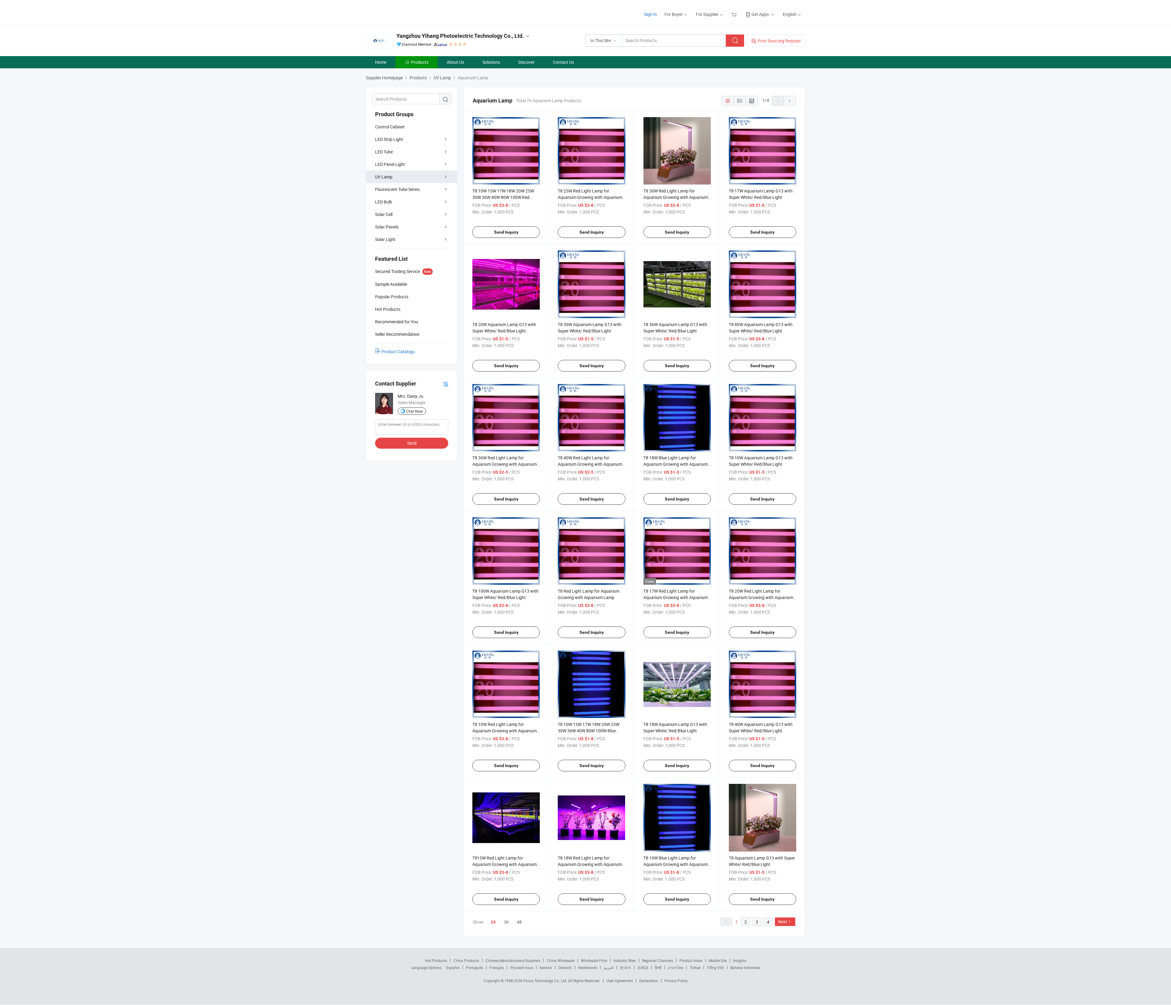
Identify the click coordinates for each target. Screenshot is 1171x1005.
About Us (455, 62)
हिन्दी (658, 967)
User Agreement (620, 980)
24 (493, 922)
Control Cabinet (390, 127)
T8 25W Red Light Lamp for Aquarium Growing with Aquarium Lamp (590, 197)
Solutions (491, 62)
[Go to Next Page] (790, 100)
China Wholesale (561, 960)
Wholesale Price (594, 960)
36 (506, 922)
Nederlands (587, 967)
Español (453, 967)
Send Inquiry (506, 232)
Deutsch (565, 967)
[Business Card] (445, 384)
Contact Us (563, 62)
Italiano (545, 967)
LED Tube (384, 152)
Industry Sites (625, 960)
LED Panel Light (390, 164)
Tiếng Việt (715, 967)
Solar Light (385, 239)
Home (380, 62)
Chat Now (414, 411)
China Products (466, 960)
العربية (608, 967)
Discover (526, 62)
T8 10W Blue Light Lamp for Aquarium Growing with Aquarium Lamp (675, 864)
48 (519, 922)
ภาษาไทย (675, 967)
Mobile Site (718, 960)
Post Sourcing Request (779, 41)
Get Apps (760, 14)
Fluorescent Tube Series (397, 189)
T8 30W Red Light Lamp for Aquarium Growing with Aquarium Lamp (675, 197)
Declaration (648, 980)
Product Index (690, 960)
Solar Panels (387, 227)
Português (474, 967)
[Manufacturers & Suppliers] (405, 12)
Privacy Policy (676, 980)
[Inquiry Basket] (735, 14)
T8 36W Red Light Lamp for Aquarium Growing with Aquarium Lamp (504, 464)
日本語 (642, 967)
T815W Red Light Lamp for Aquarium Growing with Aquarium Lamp (504, 864)
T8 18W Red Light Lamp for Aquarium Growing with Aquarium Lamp (590, 864)
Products (419, 62)
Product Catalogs (398, 351)
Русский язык (521, 967)
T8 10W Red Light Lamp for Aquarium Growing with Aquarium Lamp (504, 730)
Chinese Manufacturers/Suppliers (512, 960)
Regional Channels (657, 960)
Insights (739, 960)
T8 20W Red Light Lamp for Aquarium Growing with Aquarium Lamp (761, 597)
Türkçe (695, 967)
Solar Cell (383, 214)
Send (412, 443)
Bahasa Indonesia (745, 967)
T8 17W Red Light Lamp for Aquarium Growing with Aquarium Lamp (675, 597)
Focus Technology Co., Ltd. (545, 980)
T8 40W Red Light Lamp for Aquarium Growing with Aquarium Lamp (590, 464)
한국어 (625, 967)
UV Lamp (383, 177)
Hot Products (436, 960)
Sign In (650, 14)
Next (782, 921)
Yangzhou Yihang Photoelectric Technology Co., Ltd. (460, 36)
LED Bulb (383, 202)
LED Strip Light (389, 139)
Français (496, 967)
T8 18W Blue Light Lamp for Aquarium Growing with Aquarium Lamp (675, 464)
